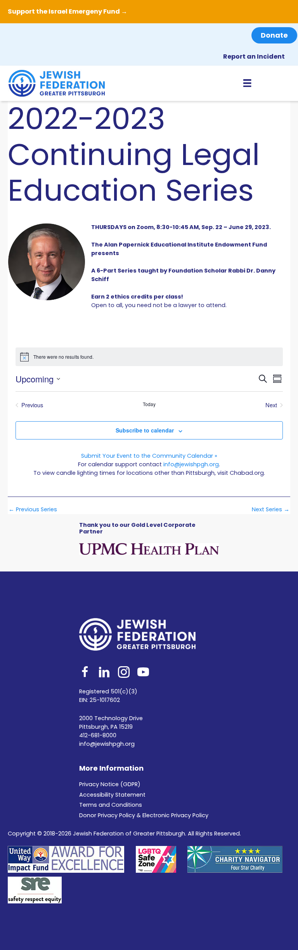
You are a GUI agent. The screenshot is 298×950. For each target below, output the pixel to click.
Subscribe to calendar (145, 430)
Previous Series (33, 509)
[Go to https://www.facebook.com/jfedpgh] (85, 673)
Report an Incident (254, 56)
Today (149, 404)
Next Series (270, 509)
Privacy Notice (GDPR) (109, 784)
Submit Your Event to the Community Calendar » (149, 456)
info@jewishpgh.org (191, 464)
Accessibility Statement (112, 795)
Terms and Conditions (110, 805)
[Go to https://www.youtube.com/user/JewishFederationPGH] (143, 673)
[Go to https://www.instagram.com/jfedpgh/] (124, 673)
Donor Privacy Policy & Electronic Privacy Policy (143, 815)
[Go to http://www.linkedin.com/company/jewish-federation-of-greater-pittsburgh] (104, 673)
